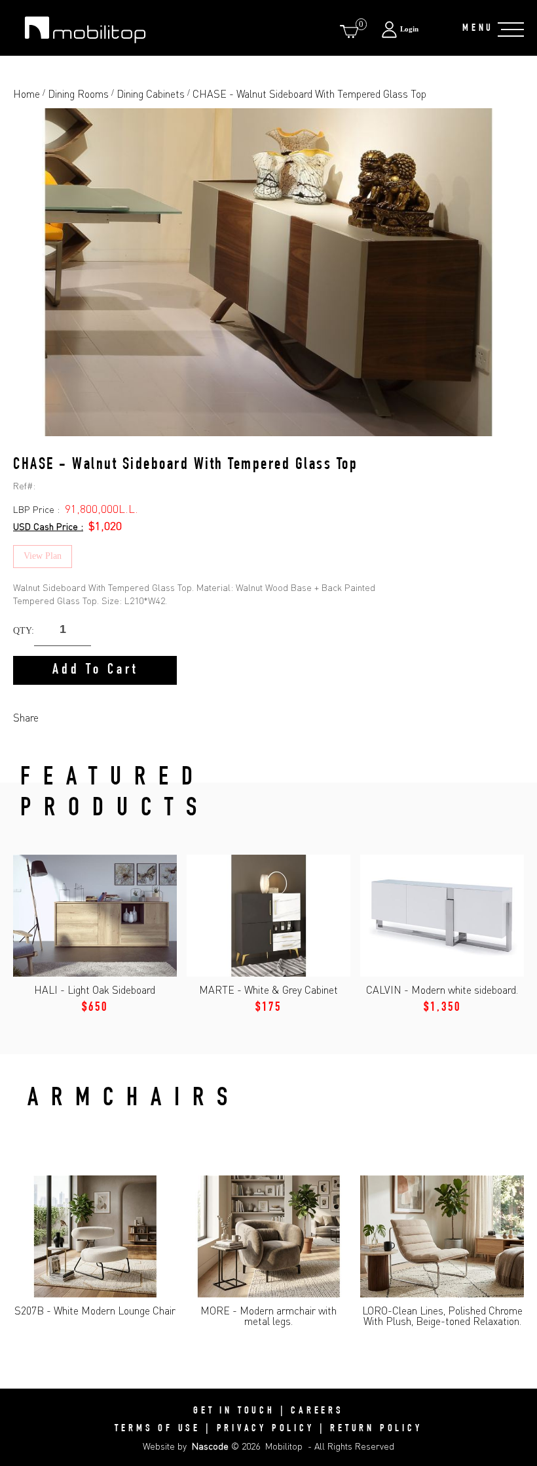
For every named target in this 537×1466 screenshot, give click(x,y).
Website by (186, 1446)
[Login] (415, 29)
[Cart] (351, 31)
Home (26, 94)
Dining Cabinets (151, 94)
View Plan (43, 556)
